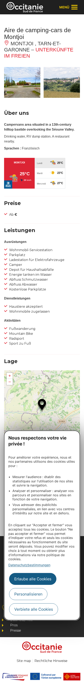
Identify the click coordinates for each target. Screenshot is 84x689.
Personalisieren (28, 594)
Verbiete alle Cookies (33, 609)
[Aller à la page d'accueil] (25, 7)
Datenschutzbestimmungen (29, 565)
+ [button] (9, 375)
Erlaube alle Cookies (32, 578)
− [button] (9, 381)
